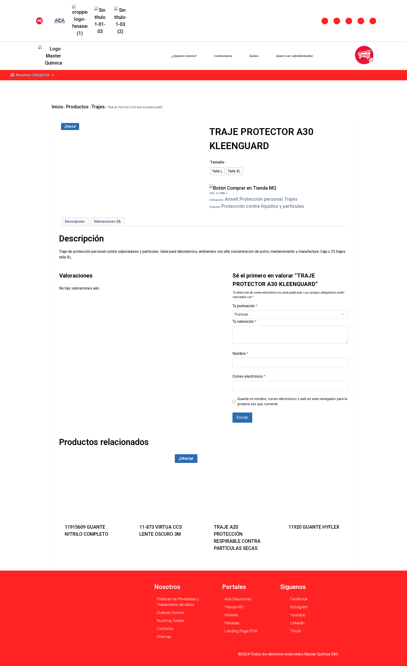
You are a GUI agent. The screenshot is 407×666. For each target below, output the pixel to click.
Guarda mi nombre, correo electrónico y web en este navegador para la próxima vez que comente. (292, 401)
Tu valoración (244, 321)
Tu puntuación (244, 306)
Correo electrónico (248, 376)
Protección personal (261, 199)
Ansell (231, 199)
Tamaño (217, 162)
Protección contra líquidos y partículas (262, 206)
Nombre (240, 353)
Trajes (290, 199)
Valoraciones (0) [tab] (107, 222)
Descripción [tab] (75, 222)
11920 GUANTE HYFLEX (314, 527)
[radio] (217, 171)
